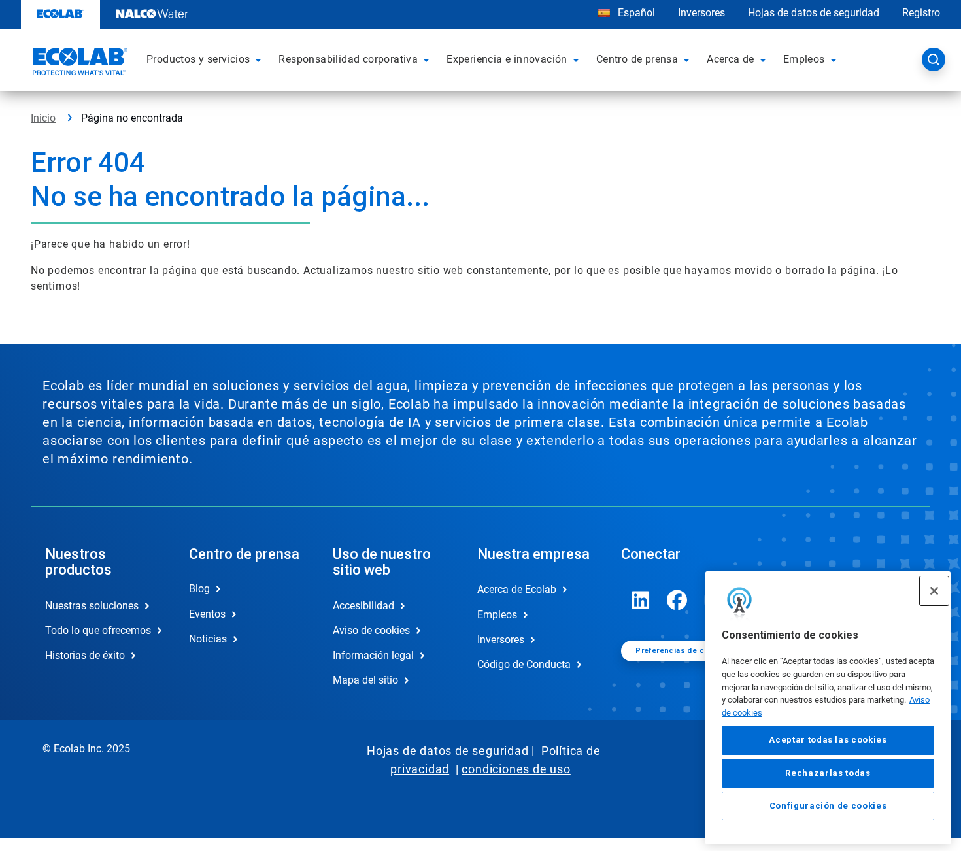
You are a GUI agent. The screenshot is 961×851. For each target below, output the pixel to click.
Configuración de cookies (828, 806)
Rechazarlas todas (827, 773)
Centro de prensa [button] (637, 59)
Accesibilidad (363, 605)
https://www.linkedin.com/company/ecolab (641, 600)
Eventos (207, 614)
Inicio (43, 118)
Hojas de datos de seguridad (813, 13)
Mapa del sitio (365, 680)
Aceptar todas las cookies (827, 740)
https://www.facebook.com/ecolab (677, 600)
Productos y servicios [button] (198, 59)
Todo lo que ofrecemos (98, 630)
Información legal (373, 655)
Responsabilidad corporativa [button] (348, 59)
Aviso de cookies (371, 630)
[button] (260, 59)
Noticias (208, 639)
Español (636, 13)
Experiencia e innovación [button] (507, 59)
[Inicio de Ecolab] (78, 63)
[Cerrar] (934, 590)
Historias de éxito (85, 655)
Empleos (497, 615)
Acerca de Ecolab (516, 589)
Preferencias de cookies (682, 650)
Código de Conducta (524, 664)
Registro (921, 13)
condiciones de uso (516, 769)
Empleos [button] (804, 59)
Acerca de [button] (730, 59)
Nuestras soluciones (92, 605)
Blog (199, 588)
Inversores (701, 13)
